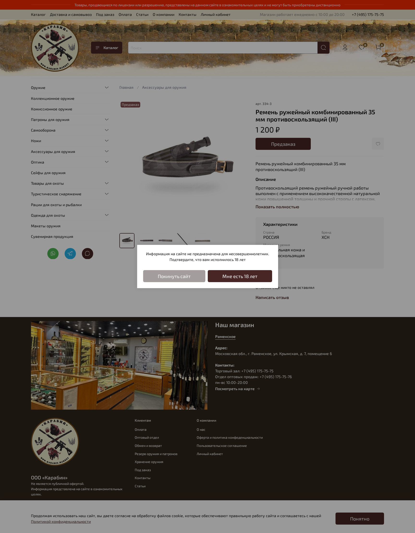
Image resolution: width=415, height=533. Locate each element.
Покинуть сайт (174, 276)
